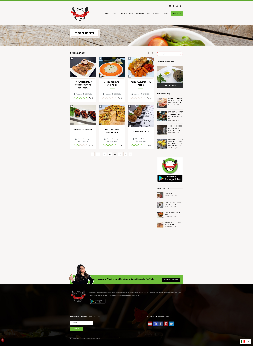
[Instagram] (155, 324)
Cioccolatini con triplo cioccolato (173, 203)
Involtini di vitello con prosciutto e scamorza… (83, 85)
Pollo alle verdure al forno (141, 83)
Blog (148, 13)
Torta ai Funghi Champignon (112, 131)
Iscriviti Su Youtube (171, 280)
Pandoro (168, 193)
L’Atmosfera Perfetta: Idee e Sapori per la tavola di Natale (175, 115)
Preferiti (156, 13)
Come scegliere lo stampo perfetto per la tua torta (175, 128)
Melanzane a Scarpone (83, 130)
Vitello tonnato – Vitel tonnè (112, 83)
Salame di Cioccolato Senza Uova (173, 223)
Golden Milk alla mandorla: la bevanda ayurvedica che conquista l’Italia (175, 143)
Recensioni (140, 13)
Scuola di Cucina (126, 13)
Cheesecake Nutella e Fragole (173, 213)
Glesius (97, 338)
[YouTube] (150, 324)
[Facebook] (160, 324)
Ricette (114, 13)
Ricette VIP (177, 13)
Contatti (165, 13)
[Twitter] (171, 324)
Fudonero (79, 94)
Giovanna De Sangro (83, 139)
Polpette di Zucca (141, 132)
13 (110, 154)
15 (120, 154)
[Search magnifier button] (180, 54)
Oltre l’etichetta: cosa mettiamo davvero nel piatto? (175, 100)
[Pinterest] (166, 324)
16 (125, 154)
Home (107, 13)
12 (104, 154)
